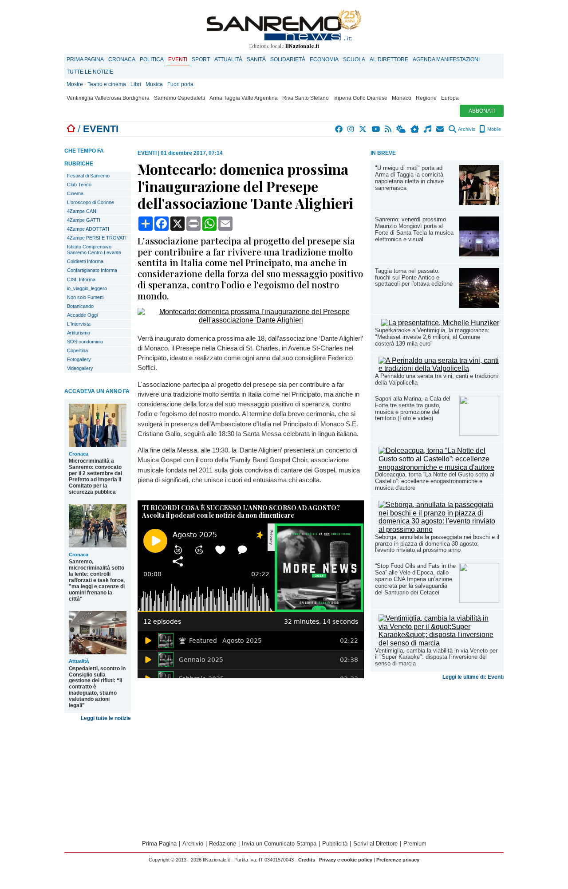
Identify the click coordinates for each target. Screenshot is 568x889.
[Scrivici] (440, 129)
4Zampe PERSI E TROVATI (96, 237)
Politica (152, 59)
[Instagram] (351, 129)
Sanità (256, 59)
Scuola (354, 59)
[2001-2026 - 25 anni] (284, 25)
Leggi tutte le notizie (106, 718)
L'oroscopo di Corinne (90, 202)
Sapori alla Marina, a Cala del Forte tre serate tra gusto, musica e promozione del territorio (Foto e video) (412, 408)
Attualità (228, 59)
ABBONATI (482, 111)
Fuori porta (180, 84)
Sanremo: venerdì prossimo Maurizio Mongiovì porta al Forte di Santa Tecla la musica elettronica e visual (414, 229)
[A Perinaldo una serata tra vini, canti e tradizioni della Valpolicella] (439, 368)
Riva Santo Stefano (305, 98)
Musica (154, 84)
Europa (450, 98)
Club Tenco (79, 184)
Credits (306, 859)
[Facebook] (339, 129)
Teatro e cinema (106, 84)
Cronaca (121, 59)
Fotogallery (79, 359)
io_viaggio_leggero (87, 288)
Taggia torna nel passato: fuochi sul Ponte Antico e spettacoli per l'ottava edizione (414, 277)
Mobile (493, 129)
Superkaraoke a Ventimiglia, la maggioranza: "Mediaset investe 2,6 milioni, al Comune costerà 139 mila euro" (432, 337)
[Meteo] (401, 129)
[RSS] (388, 129)
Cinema (75, 193)
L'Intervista (79, 323)
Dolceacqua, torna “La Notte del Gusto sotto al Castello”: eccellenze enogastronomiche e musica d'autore (434, 481)
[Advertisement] (437, 753)
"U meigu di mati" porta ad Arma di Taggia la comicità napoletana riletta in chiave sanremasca (409, 178)
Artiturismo (78, 332)
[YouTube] (376, 129)
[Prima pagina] (71, 128)
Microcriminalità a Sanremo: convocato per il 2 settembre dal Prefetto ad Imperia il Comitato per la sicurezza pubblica (95, 476)
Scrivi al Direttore (375, 843)
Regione (426, 98)
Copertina (77, 350)
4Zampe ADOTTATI (88, 229)
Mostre (75, 84)
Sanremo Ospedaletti (179, 98)
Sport (201, 59)
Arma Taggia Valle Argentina (243, 98)
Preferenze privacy (397, 859)
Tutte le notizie (90, 72)
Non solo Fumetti (85, 297)
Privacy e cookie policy (345, 859)
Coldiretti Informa (85, 261)
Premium (414, 843)
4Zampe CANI (82, 211)
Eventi (177, 59)
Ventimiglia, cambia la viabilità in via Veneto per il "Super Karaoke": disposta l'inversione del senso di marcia (436, 657)
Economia (324, 59)
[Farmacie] (415, 129)
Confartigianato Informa (92, 270)
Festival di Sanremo (88, 175)
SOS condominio (85, 341)
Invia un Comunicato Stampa (279, 843)
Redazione (222, 843)
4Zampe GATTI (83, 220)
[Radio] (428, 129)
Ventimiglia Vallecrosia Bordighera (108, 98)
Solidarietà (287, 59)
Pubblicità (334, 843)
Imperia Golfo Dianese (360, 98)
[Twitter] (363, 129)
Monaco (401, 98)
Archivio (466, 129)
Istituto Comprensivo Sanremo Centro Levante (94, 249)
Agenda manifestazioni (446, 59)
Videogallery (80, 368)
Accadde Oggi (82, 315)
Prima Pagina (85, 59)
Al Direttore (389, 59)
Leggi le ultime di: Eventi (473, 677)
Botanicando (80, 306)
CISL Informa (81, 279)
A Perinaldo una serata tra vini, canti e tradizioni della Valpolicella (436, 379)
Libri (135, 84)
